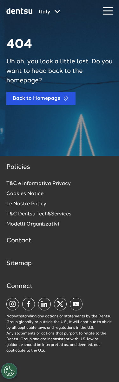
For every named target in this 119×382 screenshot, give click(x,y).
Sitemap (19, 263)
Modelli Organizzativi (32, 224)
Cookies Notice (24, 193)
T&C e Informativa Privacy (38, 183)
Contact (18, 241)
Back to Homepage (37, 98)
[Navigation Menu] (108, 11)
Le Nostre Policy (26, 204)
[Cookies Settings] (9, 371)
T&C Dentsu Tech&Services (38, 214)
